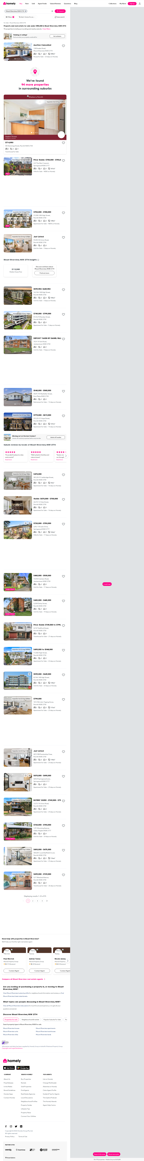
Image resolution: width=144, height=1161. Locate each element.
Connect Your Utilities (28, 1116)
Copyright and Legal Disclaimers (12, 1048)
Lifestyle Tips (25, 1109)
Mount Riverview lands (43, 1034)
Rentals (23, 1083)
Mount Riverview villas (10, 1034)
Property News (26, 1112)
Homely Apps (8, 1094)
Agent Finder (42, 3)
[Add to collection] (63, 46)
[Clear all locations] (52, 11)
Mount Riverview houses (11, 1028)
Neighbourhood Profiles (29, 1101)
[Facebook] (6, 1126)
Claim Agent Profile (49, 1090)
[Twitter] (16, 1126)
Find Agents (25, 1090)
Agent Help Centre (49, 1105)
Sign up (132, 3)
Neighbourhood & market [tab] (30, 1020)
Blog (75, 3)
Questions (67, 3)
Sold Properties (26, 1086)
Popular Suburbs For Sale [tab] (52, 1020)
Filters (11, 17)
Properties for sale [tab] (11, 1020)
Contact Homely (9, 1098)
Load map (107, 584)
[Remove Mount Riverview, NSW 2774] (26, 11)
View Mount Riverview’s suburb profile (16, 993)
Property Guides (26, 1105)
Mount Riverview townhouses (45, 1031)
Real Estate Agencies (28, 1094)
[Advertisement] (35, 191)
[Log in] (139, 3)
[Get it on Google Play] (23, 1068)
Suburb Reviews (55, 3)
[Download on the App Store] (9, 1068)
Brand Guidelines (9, 1090)
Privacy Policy (9, 1136)
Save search (61, 17)
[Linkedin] (21, 1126)
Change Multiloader (50, 1083)
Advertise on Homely (50, 1086)
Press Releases (8, 1083)
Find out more (44, 273)
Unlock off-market (55, 437)
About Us (7, 1079)
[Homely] (16, 1061)
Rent (27, 3)
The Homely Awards (49, 1101)
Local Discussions (27, 1098)
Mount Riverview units (10, 1031)
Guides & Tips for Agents (51, 1094)
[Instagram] (11, 1126)
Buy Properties (26, 1079)
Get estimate (57, 36)
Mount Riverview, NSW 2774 (18, 23)
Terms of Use (22, 1136)
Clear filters (46, 29)
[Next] (66, 456)
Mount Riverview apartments (45, 1028)
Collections (112, 3)
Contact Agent (14, 971)
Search (61, 11)
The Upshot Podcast (50, 1098)
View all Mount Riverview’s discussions (16, 1006)
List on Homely (48, 1079)
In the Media (8, 1086)
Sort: (27, 17)
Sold (33, 3)
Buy (21, 3)
